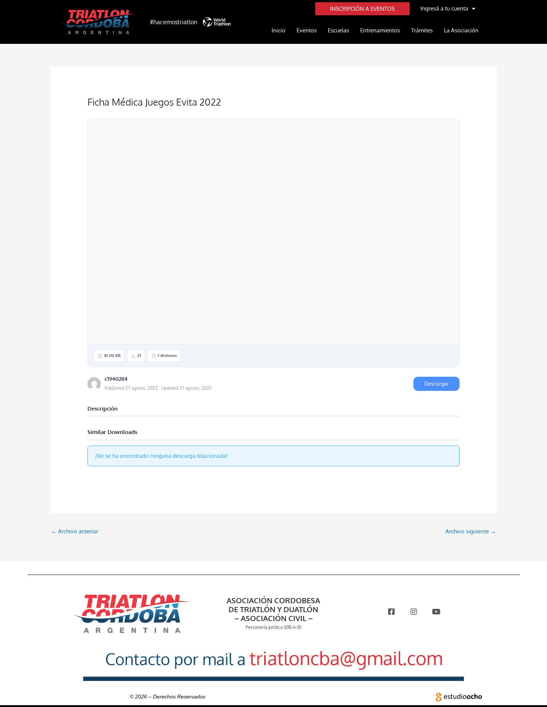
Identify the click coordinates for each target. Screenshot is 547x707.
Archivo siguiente (470, 531)
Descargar (436, 383)
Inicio (278, 30)
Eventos (307, 30)
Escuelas (338, 30)
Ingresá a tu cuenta (444, 8)
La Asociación (461, 30)
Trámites (422, 30)
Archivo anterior (74, 531)
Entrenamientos (380, 30)
